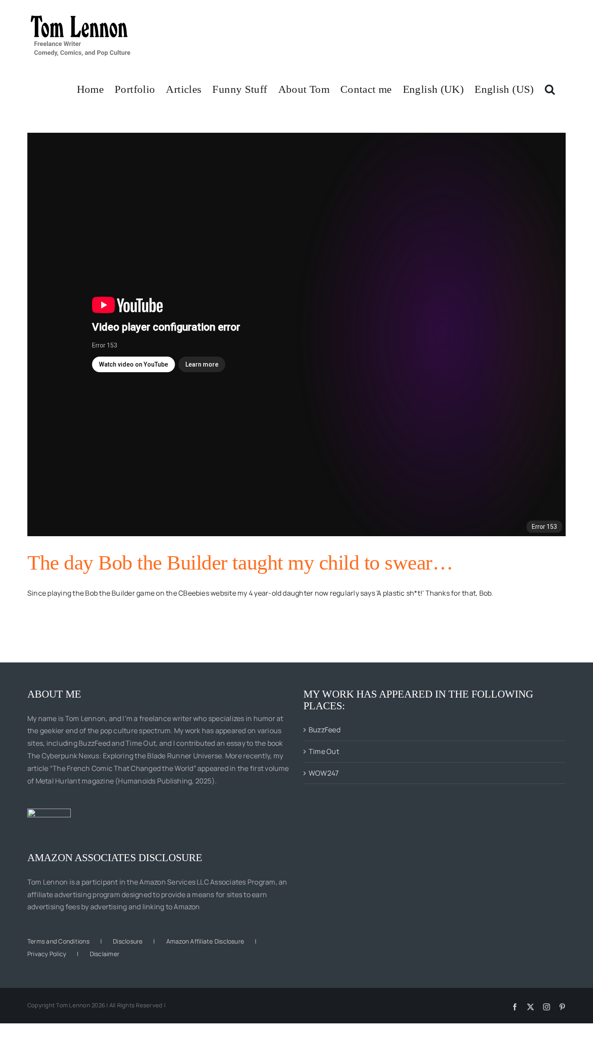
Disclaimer (104, 954)
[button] (550, 88)
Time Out (324, 751)
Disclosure (127, 941)
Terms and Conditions (58, 941)
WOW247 (324, 773)
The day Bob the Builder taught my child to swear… (240, 562)
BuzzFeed (324, 729)
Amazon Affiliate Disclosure (205, 941)
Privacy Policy (46, 954)
